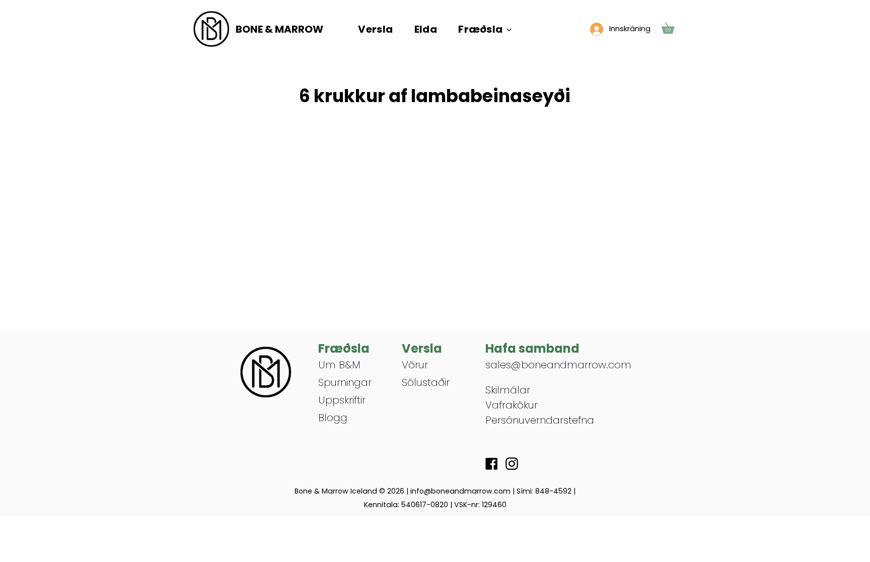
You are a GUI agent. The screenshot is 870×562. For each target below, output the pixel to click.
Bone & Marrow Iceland (336, 491)
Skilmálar (507, 390)
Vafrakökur (511, 405)
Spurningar (345, 382)
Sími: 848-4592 (544, 491)
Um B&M (339, 365)
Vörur (415, 365)
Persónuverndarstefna (539, 420)
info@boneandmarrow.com (460, 491)
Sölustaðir (426, 382)
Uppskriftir (342, 400)
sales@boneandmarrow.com (558, 365)
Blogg (332, 418)
